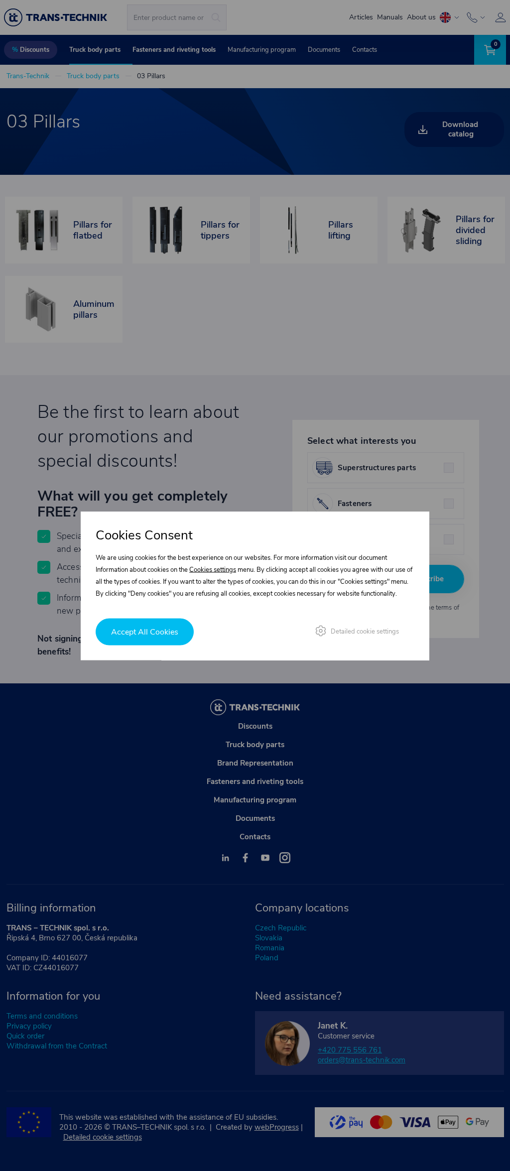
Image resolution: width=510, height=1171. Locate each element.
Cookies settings (212, 569)
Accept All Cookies (144, 631)
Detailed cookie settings (365, 631)
